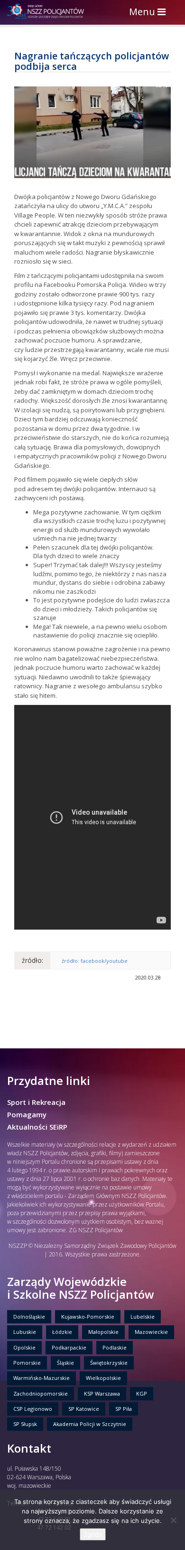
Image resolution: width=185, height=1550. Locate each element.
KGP (141, 1393)
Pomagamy (26, 1114)
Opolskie (24, 1347)
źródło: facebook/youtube (95, 960)
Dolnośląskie (29, 1316)
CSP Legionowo (32, 1408)
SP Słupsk (25, 1423)
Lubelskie (142, 1316)
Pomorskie (27, 1362)
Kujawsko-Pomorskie (87, 1316)
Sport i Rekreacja (36, 1102)
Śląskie (65, 1362)
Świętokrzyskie (109, 1362)
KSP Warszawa (102, 1393)
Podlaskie (114, 1347)
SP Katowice (83, 1408)
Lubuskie (24, 1331)
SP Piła (123, 1408)
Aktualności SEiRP (37, 1127)
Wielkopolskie (103, 1377)
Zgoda (92, 1534)
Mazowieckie (151, 1331)
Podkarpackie (69, 1347)
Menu (150, 12)
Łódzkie (62, 1331)
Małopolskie (103, 1331)
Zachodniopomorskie (40, 1393)
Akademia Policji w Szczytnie (89, 1423)
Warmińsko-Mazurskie (41, 1377)
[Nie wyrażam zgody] (173, 1520)
